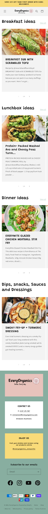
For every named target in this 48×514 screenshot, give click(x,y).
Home (36, 505)
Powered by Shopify (25, 505)
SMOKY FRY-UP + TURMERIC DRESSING (23, 329)
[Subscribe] (38, 472)
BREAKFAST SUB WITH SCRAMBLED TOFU (19, 61)
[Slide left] (18, 96)
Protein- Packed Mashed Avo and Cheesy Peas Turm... (23, 150)
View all (43, 23)
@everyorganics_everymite (24, 449)
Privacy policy (28, 509)
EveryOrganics (14, 505)
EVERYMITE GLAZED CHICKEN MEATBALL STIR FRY (21, 240)
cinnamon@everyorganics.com (25, 415)
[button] (5, 11)
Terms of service (40, 509)
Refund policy (17, 509)
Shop (42, 505)
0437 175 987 (25, 411)
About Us (8, 509)
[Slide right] (29, 96)
